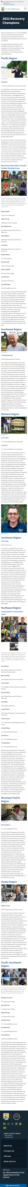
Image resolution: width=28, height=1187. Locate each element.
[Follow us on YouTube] (5, 1128)
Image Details (4, 78)
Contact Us (9, 1151)
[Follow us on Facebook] (5, 1124)
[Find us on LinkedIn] (17, 1124)
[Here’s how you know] (14, 3)
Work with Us (9, 1161)
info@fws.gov (9, 1137)
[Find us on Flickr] (20, 1124)
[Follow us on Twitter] (13, 1124)
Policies (7, 1156)
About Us (8, 1145)
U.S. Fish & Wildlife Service (12, 9)
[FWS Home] (2, 9)
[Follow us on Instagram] (8, 1124)
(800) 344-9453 (8, 1135)
